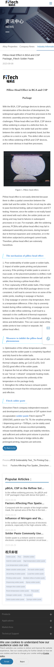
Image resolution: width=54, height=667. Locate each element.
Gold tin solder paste (13, 561)
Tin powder (28, 595)
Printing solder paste (13, 578)
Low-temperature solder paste (17, 565)
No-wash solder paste (36, 570)
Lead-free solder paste (36, 574)
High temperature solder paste (34, 561)
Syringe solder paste (34, 599)
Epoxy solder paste (33, 582)
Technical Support (10, 634)
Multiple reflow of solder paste (34, 578)
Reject (22, 662)
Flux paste (35, 591)
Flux (19, 557)
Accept (6, 662)
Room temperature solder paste (17, 591)
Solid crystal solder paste (15, 599)
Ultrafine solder (28, 557)
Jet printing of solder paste (15, 574)
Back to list (11, 448)
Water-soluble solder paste (15, 570)
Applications (8, 621)
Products (6, 614)
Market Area (7, 627)
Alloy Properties (10, 46)
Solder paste (10, 557)
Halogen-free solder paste (15, 587)
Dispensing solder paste (15, 582)
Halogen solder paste (14, 595)
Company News (27, 46)
